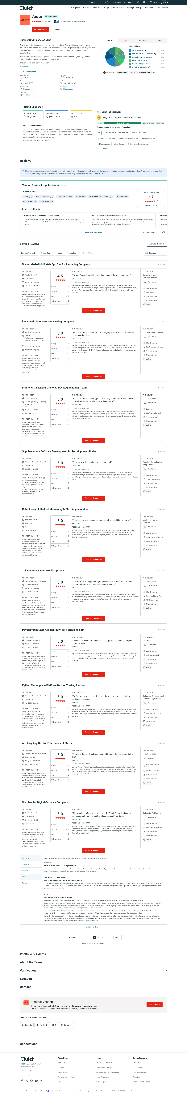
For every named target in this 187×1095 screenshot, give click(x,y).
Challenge (25, 864)
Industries (142, 40)
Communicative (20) (64, 196)
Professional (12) (46, 201)
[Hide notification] (164, 171)
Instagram (68, 1025)
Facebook (43, 1025)
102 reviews (46, 22)
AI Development (137, 50)
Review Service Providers (104, 1068)
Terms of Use (78, 1091)
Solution (25, 871)
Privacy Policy (25, 1091)
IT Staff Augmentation (139, 67)
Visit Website (41, 29)
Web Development (139, 133)
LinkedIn (28, 1025)
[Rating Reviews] (36, 21)
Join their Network (78, 21)
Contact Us (24, 1076)
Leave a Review (116, 2)
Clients (159, 40)
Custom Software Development (142, 54)
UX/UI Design (119, 144)
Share (162, 264)
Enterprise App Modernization (142, 57)
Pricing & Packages (135, 8)
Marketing (97, 8)
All (99, 133)
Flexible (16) (80, 196)
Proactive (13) (122, 196)
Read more (24, 67)
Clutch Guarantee (139, 1072)
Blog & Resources (102, 1077)
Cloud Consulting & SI (139, 60)
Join (164, 2)
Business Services (118, 8)
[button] (29, 253)
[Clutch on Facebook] (21, 1080)
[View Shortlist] (138, 2)
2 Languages (68, 89)
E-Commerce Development (138, 144)
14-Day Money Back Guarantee (107, 1072)
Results (24, 877)
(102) (156, 201)
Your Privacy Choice (38, 1091)
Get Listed (137, 1063)
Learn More (98, 174)
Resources (149, 8)
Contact (58, 29)
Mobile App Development (128, 138)
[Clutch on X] (26, 1080)
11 (110, 937)
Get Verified (137, 1068)
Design (106, 8)
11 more (103, 148)
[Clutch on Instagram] (31, 1080)
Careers (61, 1068)
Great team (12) (29, 201)
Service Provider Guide (141, 1082)
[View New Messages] (144, 2)
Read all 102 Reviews (93, 232)
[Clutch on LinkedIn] (41, 1080)
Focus (126, 40)
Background (26, 858)
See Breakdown (150, 205)
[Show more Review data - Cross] (162, 858)
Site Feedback (25, 1071)
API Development (148, 138)
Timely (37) (27, 196)
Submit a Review (155, 244)
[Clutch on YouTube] (36, 1080)
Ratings (24, 883)
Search (93, 2)
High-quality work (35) (44, 196)
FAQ (59, 1082)
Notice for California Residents (62, 1091)
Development (75, 8)
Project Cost (45, 253)
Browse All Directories (103, 1063)
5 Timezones (28, 95)
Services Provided (28, 253)
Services (109, 40)
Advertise (136, 1077)
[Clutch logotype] (26, 8)
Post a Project (162, 8)
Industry (59, 253)
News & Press (63, 1072)
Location (72, 253)
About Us (61, 1063)
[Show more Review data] (93, 310)
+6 (75, 83)
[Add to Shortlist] (69, 29)
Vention (37, 16)
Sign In (155, 2)
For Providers (128, 2)
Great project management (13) (101, 196)
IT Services (86, 8)
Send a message (154, 1004)
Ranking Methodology (66, 1077)
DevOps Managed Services (141, 64)
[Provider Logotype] (25, 20)
